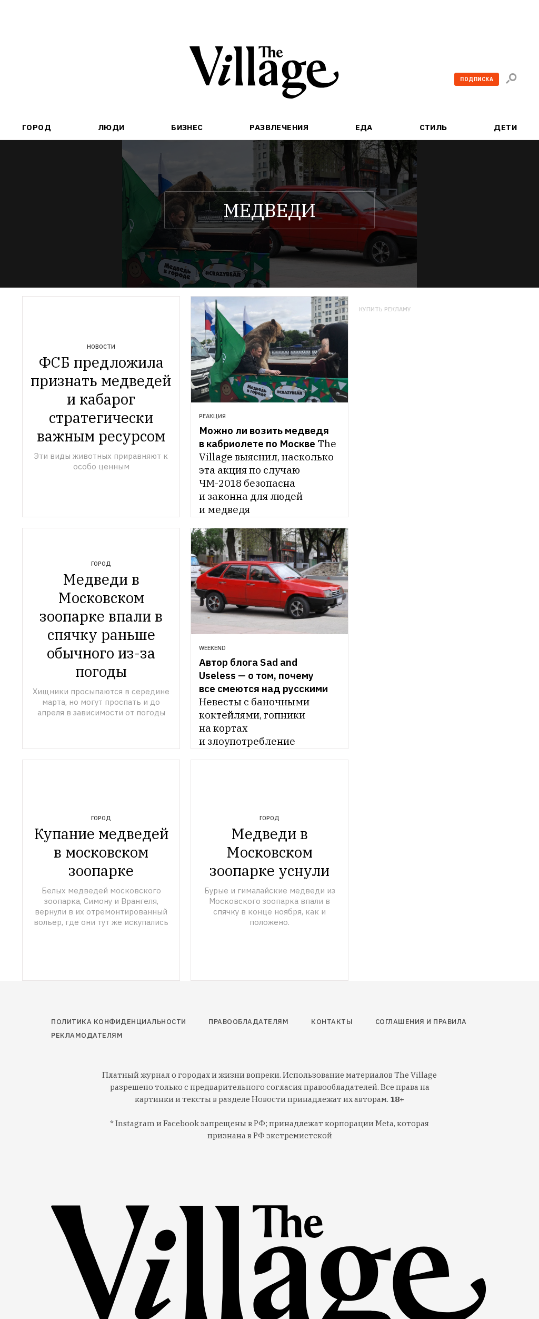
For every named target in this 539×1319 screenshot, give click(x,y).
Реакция (212, 416)
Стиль (433, 127)
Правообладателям (248, 1021)
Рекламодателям (87, 1035)
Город (36, 127)
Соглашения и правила (421, 1021)
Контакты (332, 1021)
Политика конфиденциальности (118, 1021)
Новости (101, 346)
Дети (505, 127)
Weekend (212, 648)
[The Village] (269, 74)
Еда (364, 127)
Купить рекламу (385, 309)
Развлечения (278, 127)
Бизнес (187, 127)
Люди (111, 127)
